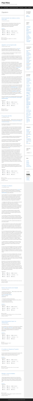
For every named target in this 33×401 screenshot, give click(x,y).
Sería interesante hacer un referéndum (9, 322)
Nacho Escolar (14, 91)
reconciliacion (28, 117)
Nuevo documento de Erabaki (10, 288)
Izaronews (16, 314)
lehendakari (16, 178)
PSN (13, 367)
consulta (6, 178)
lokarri (27, 107)
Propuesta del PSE (7, 116)
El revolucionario (7, 97)
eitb (5, 314)
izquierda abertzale (18, 393)
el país (7, 314)
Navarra (12, 367)
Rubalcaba (27, 118)
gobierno (7, 38)
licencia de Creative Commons (28, 178)
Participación (3, 394)
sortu (13, 38)
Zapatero (15, 38)
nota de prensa (4, 192)
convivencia (27, 86)
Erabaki (10, 314)
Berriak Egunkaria (13, 97)
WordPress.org (28, 166)
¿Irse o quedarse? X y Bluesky (28, 29)
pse (2, 179)
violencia (6, 394)
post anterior (19, 67)
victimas (28, 119)
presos (30, 113)
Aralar (3, 280)
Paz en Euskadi (6, 7)
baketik (27, 80)
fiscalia (5, 38)
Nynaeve (27, 50)
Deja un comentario (5, 110)
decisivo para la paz (14, 87)
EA (7, 280)
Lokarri (26, 7)
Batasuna (5, 280)
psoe (15, 367)
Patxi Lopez (19, 178)
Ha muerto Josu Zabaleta (28, 58)
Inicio (1, 7)
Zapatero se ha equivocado (9, 45)
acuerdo (3, 178)
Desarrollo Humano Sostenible (14, 7)
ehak (8, 178)
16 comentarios (4, 39)
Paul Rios (6, 2)
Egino (10, 280)
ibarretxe (15, 280)
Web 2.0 (27, 143)
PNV (2, 281)
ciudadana (30, 82)
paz (21, 280)
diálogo (3, 109)
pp (3, 281)
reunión (19, 189)
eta (2, 38)
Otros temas (21, 7)
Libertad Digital (19, 97)
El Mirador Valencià (5, 98)
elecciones (3, 367)
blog (19, 91)
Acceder (27, 160)
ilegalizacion (10, 38)
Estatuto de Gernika (12, 178)
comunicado (7, 393)
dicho (19, 48)
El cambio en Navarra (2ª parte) (10, 349)
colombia (27, 83)
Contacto (29, 7)
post (9, 147)
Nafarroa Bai (8, 367)
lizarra (18, 280)
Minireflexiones (28, 134)
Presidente (6, 315)
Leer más (3, 28)
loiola (20, 280)
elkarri (12, 280)
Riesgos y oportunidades (8, 373)
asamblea (29, 79)
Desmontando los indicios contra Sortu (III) (11, 18)
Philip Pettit (10, 327)
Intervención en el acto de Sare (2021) (28, 32)
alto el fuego (4, 393)
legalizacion (27, 105)
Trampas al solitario (7, 186)
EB (8, 280)
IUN (6, 367)
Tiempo (5, 327)
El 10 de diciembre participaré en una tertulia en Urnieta (28, 37)
